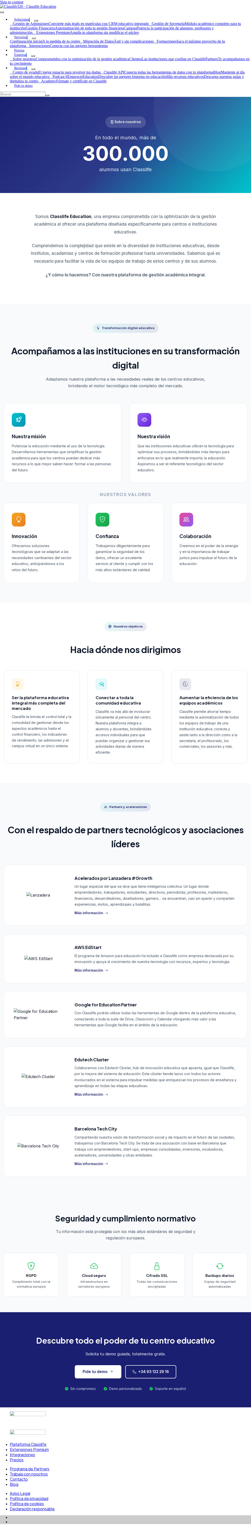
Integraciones (22, 1454)
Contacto (19, 1479)
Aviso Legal (20, 1493)
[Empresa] (33, 56)
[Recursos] (33, 69)
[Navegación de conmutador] (2, 12)
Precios (17, 1459)
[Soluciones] (36, 20)
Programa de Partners (29, 1468)
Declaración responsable (32, 1508)
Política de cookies (27, 1503)
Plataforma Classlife (28, 1444)
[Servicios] (34, 38)
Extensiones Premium (29, 1449)
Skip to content (11, 2)
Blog (14, 1484)
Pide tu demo (95, 1371)
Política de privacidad (29, 1498)
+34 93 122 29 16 (153, 1371)
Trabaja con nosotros (29, 1474)
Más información (89, 913)
